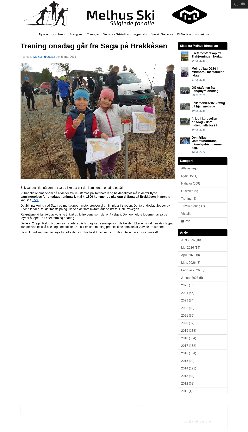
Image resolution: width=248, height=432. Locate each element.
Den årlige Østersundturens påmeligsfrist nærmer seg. (207, 142)
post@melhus (193, 421)
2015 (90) (187, 360)
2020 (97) (187, 323)
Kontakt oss (202, 34)
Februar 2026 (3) (192, 270)
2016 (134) (188, 353)
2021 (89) (187, 315)
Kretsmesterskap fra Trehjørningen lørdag (207, 55)
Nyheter (44, 34)
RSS (187, 221)
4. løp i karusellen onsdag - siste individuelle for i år (205, 122)
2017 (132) (188, 345)
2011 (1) (186, 391)
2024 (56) (187, 293)
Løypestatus (140, 34)
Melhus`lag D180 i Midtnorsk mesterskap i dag (208, 72)
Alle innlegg (189, 168)
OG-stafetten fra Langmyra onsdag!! (206, 89)
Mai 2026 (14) (190, 247)
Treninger (93, 34)
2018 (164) (188, 338)
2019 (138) (188, 330)
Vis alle (186, 213)
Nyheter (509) (190, 183)
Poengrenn (76, 34)
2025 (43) (187, 285)
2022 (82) (187, 308)
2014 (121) (188, 368)
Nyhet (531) (189, 176)
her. (35, 200)
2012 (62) (187, 383)
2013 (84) (187, 376)
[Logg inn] (242, 4)
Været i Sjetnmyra (162, 34)
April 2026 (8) (190, 255)
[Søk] (235, 4)
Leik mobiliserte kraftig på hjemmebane (208, 104)
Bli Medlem (184, 34)
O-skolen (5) (189, 191)
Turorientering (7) (193, 206)
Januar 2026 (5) (192, 277)
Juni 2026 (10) (191, 240)
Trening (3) (188, 198)
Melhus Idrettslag (44, 56)
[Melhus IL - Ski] (124, 14)
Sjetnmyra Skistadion (116, 34)
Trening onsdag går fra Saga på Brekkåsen (94, 46)
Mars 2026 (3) (190, 262)
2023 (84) (187, 300)
